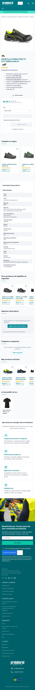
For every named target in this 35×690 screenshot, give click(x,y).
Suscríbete (17, 543)
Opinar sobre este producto (17, 326)
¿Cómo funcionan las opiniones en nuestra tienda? (14, 331)
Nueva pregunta (17, 352)
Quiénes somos (6, 616)
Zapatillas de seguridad (23, 16)
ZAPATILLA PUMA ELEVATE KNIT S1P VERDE (7, 378)
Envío (3, 623)
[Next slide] (32, 34)
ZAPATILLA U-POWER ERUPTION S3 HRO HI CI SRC (7, 297)
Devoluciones (5, 631)
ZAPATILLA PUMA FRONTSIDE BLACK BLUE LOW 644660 (21, 378)
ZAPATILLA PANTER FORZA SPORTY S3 (9, 165)
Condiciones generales (8, 591)
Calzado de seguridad (12, 16)
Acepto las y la (17, 548)
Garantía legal (5, 585)
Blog (3, 637)
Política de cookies (7, 594)
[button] (3, 54)
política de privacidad (26, 548)
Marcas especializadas (8, 634)
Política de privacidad (7, 588)
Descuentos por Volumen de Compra (9, 627)
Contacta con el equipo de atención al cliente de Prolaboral (9, 608)
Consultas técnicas (7, 613)
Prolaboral (3, 16)
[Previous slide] (2, 34)
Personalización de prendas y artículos (10, 602)
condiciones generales (14, 548)
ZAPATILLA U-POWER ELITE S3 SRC (21, 297)
